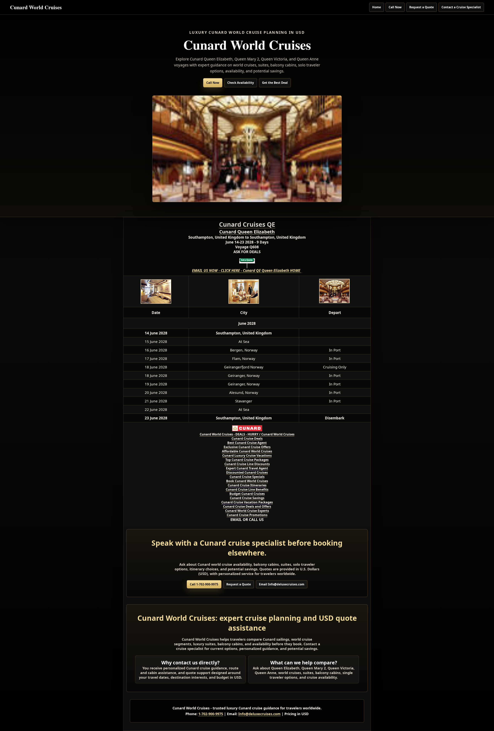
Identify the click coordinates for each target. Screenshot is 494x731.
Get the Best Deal (275, 83)
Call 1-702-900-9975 (204, 584)
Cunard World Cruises (36, 7)
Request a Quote (421, 7)
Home (376, 7)
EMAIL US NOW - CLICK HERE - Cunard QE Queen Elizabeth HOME (246, 270)
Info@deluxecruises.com (259, 713)
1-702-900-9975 (210, 713)
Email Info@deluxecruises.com (281, 584)
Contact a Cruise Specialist (461, 7)
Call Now (395, 7)
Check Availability (240, 83)
